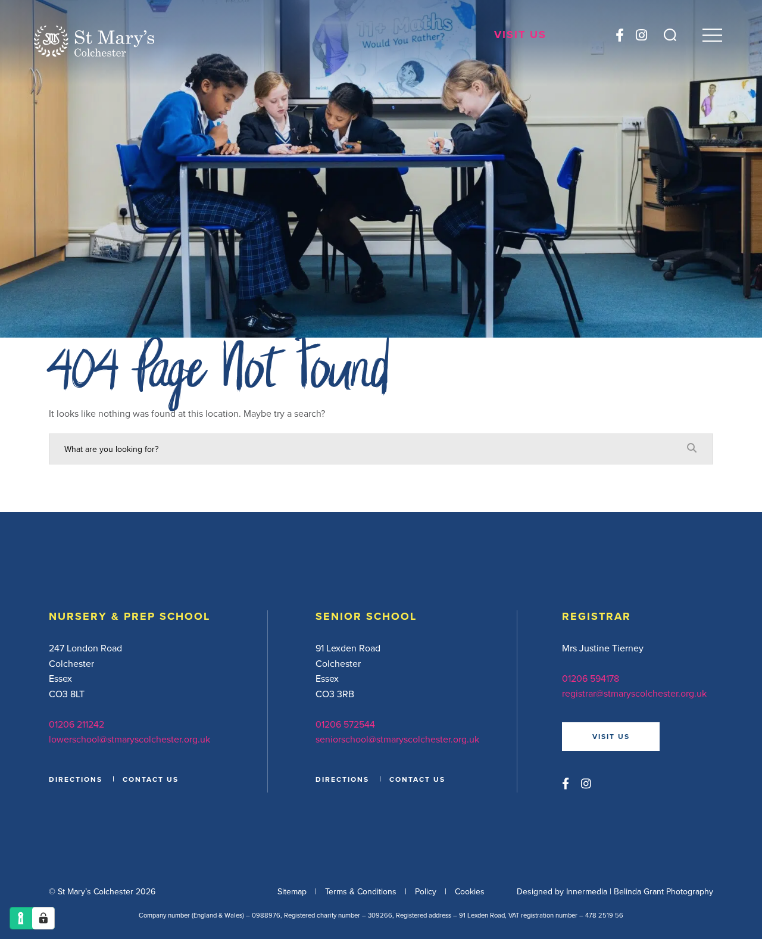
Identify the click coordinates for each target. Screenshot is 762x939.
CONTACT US (151, 779)
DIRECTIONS (75, 779)
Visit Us (520, 34)
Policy (425, 891)
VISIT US (611, 736)
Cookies (470, 891)
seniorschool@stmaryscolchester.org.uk (397, 738)
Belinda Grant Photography (663, 891)
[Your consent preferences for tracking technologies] (43, 918)
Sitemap (292, 891)
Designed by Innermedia (562, 891)
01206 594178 (590, 678)
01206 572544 (345, 724)
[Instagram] (641, 35)
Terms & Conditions (360, 891)
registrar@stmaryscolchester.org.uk (634, 693)
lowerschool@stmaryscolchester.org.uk (129, 738)
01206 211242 (76, 724)
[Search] (670, 35)
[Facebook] (620, 35)
